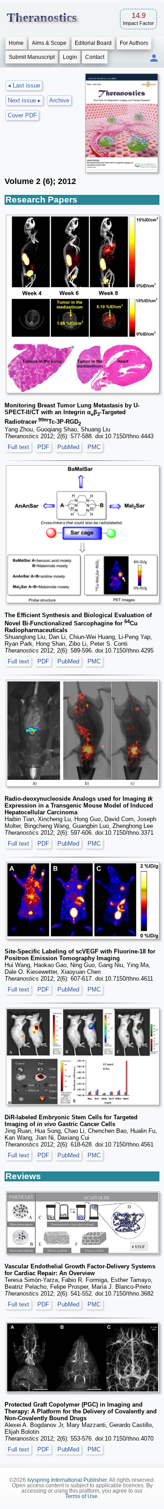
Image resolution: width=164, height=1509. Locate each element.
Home (16, 43)
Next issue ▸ (24, 100)
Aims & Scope (49, 43)
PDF (43, 447)
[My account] (154, 59)
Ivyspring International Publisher (67, 1480)
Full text (18, 447)
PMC (94, 447)
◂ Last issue (24, 85)
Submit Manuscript (32, 57)
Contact (94, 57)
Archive (59, 100)
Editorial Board (93, 43)
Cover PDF (22, 115)
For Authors (134, 43)
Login (70, 57)
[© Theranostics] (82, 304)
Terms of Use (81, 1496)
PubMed (68, 447)
